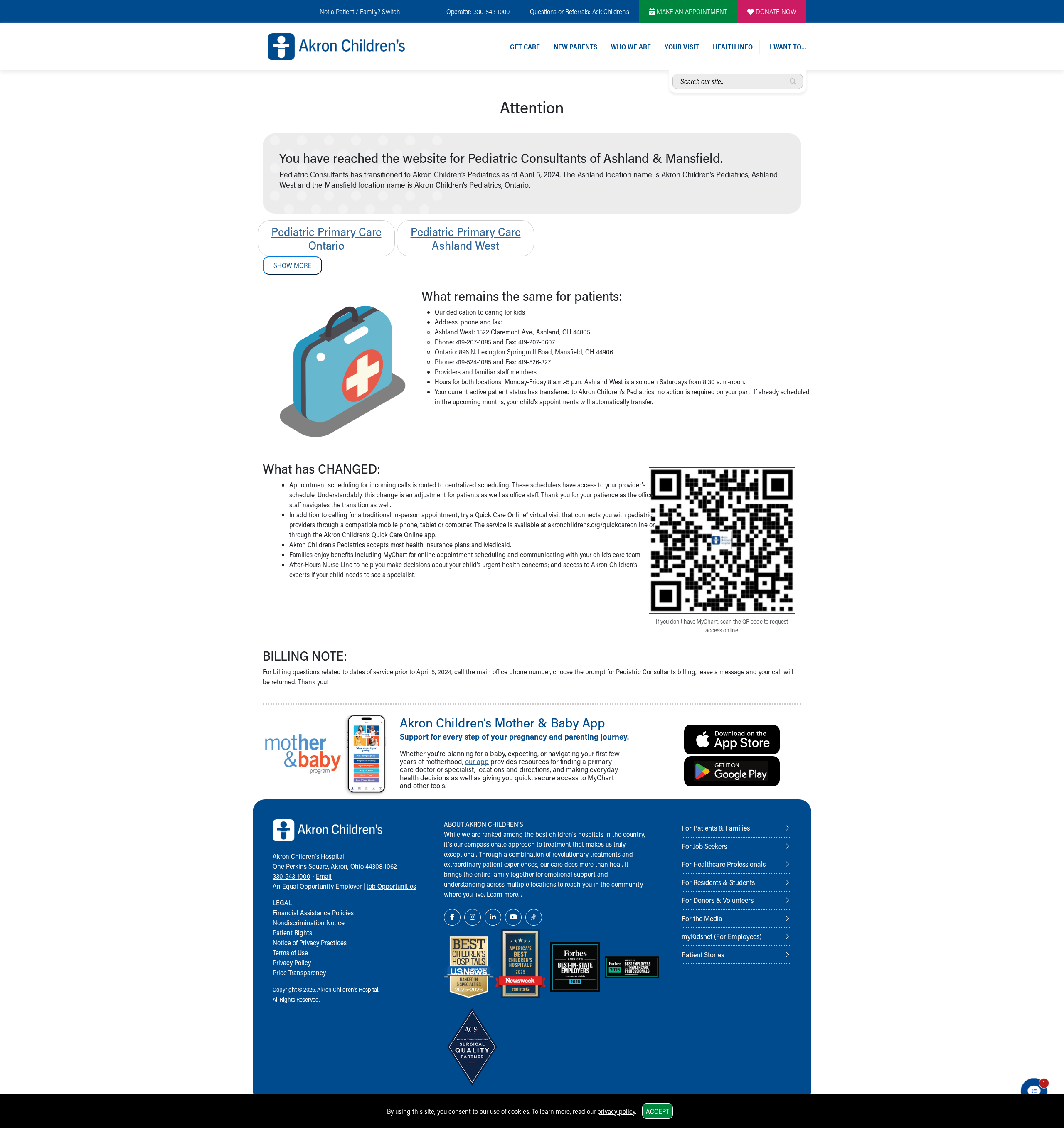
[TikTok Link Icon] (533, 917)
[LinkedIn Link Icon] (493, 917)
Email (324, 876)
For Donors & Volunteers (718, 899)
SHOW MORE (292, 265)
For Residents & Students (718, 882)
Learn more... (504, 894)
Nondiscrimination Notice (309, 922)
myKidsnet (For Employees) (721, 936)
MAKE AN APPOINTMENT (691, 11)
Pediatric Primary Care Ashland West (466, 238)
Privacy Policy (292, 962)
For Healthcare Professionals (724, 863)
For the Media (702, 918)
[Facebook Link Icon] (452, 917)
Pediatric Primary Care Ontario (326, 238)
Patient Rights (292, 932)
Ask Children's (610, 11)
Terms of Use (290, 952)
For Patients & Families (716, 827)
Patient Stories (703, 954)
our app (477, 761)
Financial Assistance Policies (313, 912)
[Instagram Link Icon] (472, 917)
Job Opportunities (391, 886)
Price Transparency (299, 972)
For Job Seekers (704, 845)
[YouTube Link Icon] (513, 917)
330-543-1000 (491, 11)
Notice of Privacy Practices (310, 942)
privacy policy (616, 1111)
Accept (657, 1111)
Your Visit (682, 46)
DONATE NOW (775, 11)
